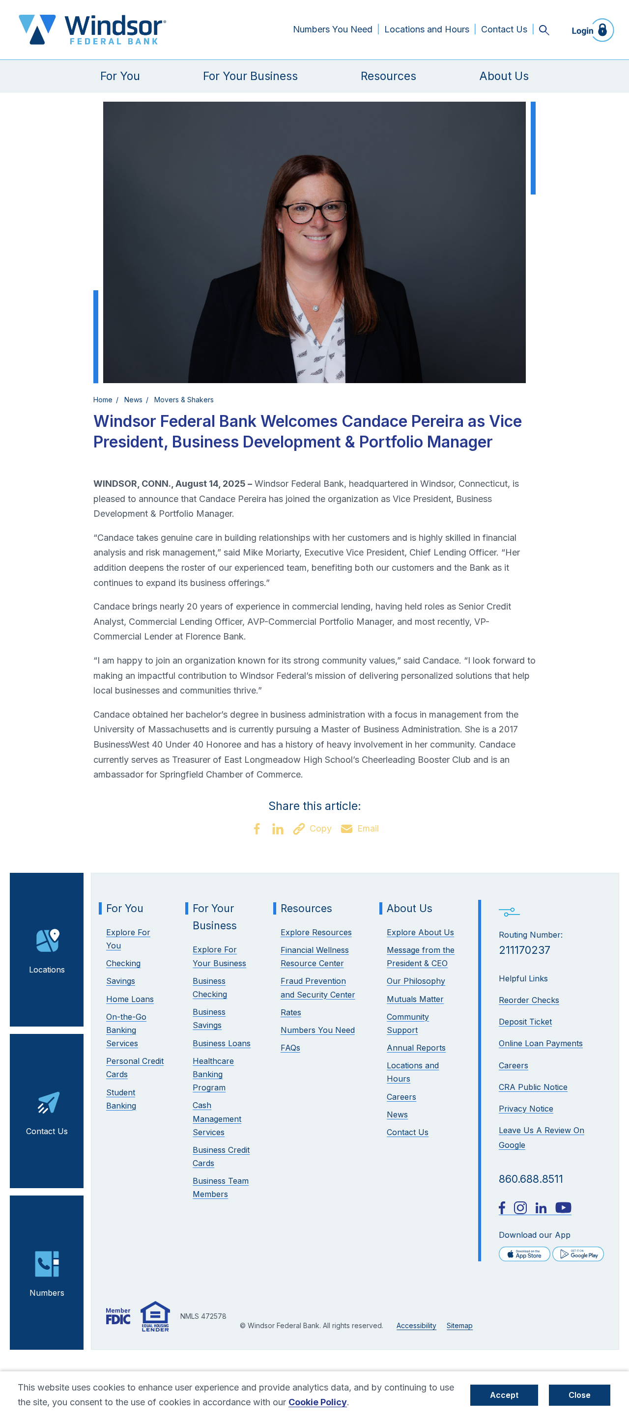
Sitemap (460, 1325)
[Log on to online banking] (590, 29)
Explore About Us (420, 932)
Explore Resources (316, 932)
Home (103, 399)
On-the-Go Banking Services (126, 1030)
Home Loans (130, 999)
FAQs (290, 1048)
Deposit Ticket (525, 1022)
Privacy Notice (526, 1108)
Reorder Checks (529, 1000)
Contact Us (504, 29)
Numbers (46, 1293)
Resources (388, 76)
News (133, 399)
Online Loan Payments (541, 1043)
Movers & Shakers (184, 399)
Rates (291, 1012)
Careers (513, 1065)
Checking (123, 963)
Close (580, 1395)
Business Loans (222, 1043)
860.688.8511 (531, 1179)
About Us (504, 76)
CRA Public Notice (533, 1087)
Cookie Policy (317, 1402)
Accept (504, 1395)
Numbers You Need (332, 29)
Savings (120, 981)
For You (120, 76)
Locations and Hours (426, 29)
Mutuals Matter (415, 999)
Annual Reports (416, 1048)
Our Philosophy (416, 981)
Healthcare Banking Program (213, 1074)
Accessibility (416, 1325)
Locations (47, 969)
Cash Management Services (217, 1118)
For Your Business (250, 76)
